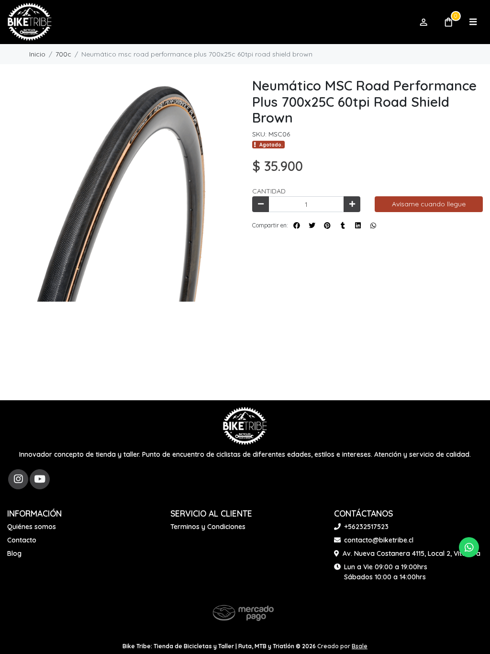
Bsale (360, 646)
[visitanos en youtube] (40, 479)
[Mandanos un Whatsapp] (469, 547)
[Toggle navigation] (473, 22)
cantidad (269, 191)
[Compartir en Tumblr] (342, 225)
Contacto (21, 540)
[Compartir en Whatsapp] (373, 225)
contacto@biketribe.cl (378, 540)
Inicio (37, 54)
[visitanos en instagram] (18, 479)
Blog (14, 553)
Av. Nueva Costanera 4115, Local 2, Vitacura (411, 553)
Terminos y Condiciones (207, 526)
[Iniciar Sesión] (423, 22)
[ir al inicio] (245, 426)
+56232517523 (366, 526)
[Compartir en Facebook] (296, 225)
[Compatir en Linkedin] (358, 225)
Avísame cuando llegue (429, 204)
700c (63, 54)
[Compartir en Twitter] (312, 225)
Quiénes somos (31, 526)
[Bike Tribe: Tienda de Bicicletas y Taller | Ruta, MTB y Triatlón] (208, 22)
